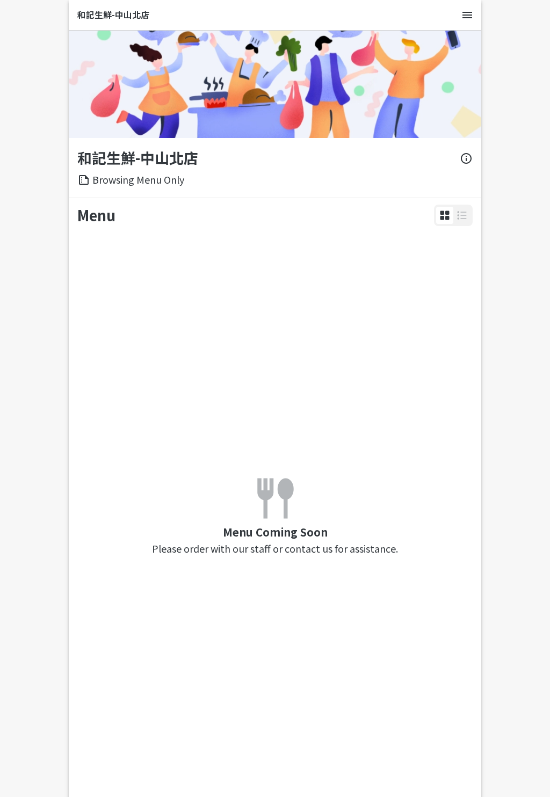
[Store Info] (466, 158)
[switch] (445, 215)
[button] (444, 215)
